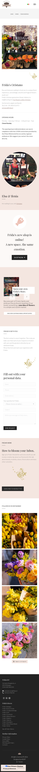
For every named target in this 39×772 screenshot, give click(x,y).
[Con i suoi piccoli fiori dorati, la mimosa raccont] (19, 604)
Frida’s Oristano (12, 85)
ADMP (23, 759)
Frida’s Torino (6, 726)
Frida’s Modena (6, 718)
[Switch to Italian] (28, 4)
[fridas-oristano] (19, 47)
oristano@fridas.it (7, 108)
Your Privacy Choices (15, 766)
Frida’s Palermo (6, 720)
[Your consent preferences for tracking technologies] (10, 768)
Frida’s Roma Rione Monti (9, 724)
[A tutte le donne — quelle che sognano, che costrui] (19, 531)
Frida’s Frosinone (7, 714)
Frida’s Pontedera (7, 722)
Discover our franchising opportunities (19, 313)
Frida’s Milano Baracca (8, 716)
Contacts (5, 745)
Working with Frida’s (8, 743)
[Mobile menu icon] (35, 4)
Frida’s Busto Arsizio (8, 708)
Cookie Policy (6, 739)
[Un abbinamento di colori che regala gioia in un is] (19, 640)
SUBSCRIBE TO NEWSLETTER (13, 489)
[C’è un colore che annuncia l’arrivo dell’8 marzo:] (19, 567)
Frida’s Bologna (6, 706)
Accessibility (5, 741)
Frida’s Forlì (5, 712)
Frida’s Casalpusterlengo (9, 710)
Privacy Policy (6, 737)
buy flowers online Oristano (21, 100)
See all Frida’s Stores (8, 729)
